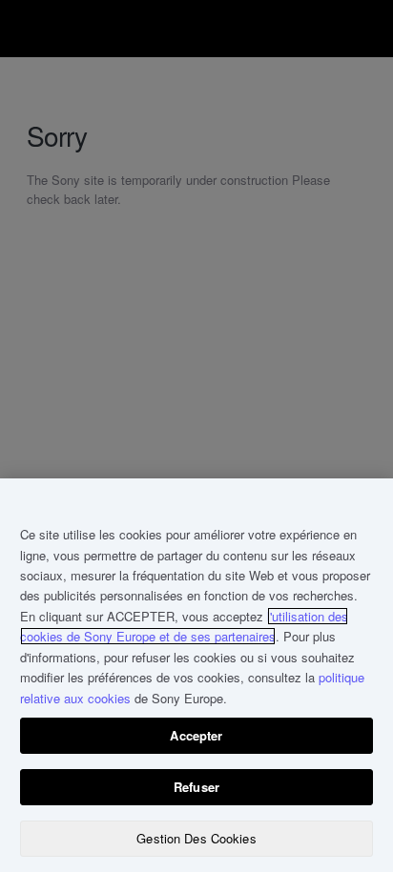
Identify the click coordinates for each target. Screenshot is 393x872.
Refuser (196, 787)
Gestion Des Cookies (196, 838)
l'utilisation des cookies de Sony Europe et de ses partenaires (184, 626)
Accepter (196, 735)
